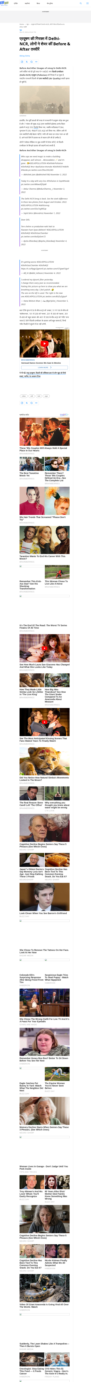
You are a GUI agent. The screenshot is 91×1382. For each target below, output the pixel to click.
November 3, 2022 (58, 174)
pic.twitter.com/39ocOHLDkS (40, 170)
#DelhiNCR (57, 166)
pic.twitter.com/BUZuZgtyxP (55, 296)
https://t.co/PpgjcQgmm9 (32, 268)
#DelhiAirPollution (55, 163)
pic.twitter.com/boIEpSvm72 (33, 236)
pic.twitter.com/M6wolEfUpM (33, 184)
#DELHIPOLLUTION (37, 163)
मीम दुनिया (50, 3)
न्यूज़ (27, 24)
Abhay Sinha (25, 56)
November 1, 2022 (52, 213)
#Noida (24, 170)
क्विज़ (38, 3)
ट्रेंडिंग (16, 3)
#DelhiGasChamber (39, 233)
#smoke (48, 166)
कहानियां (27, 3)
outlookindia (23, 115)
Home (22, 24)
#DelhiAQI (25, 166)
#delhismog (44, 205)
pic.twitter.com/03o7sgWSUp (33, 208)
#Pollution (51, 181)
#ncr (33, 166)
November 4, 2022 (52, 273)
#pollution (40, 166)
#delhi (66, 166)
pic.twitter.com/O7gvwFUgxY (56, 268)
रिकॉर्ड (36, 127)
